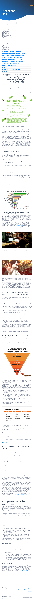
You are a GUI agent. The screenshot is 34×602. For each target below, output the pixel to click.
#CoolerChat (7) (5, 25)
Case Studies (29, 589)
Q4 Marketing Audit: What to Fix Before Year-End (11, 51)
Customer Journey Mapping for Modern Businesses (12, 57)
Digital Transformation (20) (7, 32)
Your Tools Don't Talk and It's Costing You (10, 67)
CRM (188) (4, 30)
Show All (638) (5, 24)
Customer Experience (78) (6, 31)
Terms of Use (4, 598)
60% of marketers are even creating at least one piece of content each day (16, 186)
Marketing (24, 587)
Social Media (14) (5, 46)
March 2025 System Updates (7, 71)
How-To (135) (4, 36)
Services (19, 587)
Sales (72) (4, 44)
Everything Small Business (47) (7, 35)
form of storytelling (19, 225)
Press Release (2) (5, 43)
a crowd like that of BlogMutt (15, 460)
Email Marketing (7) (5, 33)
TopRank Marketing (17, 172)
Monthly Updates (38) (6, 42)
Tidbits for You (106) (5, 47)
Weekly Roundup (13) (6, 49)
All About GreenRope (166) (6, 28)
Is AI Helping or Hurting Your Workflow (9, 65)
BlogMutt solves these (24, 570)
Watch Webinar (5, 442)
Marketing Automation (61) (6, 40)
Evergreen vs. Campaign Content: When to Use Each (12, 59)
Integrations (30, 591)
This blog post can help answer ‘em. (22, 494)
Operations (24, 589)
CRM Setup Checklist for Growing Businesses (10, 63)
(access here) (4, 93)
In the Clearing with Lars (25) (7, 37)
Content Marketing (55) (6, 29)
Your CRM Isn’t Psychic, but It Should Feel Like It (11, 69)
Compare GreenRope (30, 586)
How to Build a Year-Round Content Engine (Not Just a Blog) (13, 53)
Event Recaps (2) (5, 34)
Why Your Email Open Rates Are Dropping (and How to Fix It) (13, 55)
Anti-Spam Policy (8, 598)
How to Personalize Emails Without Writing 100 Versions (12, 61)
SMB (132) (4, 45)
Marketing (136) (5, 39)
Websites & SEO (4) (5, 48)
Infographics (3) (5, 38)
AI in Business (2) (5, 27)
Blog (18, 589)
